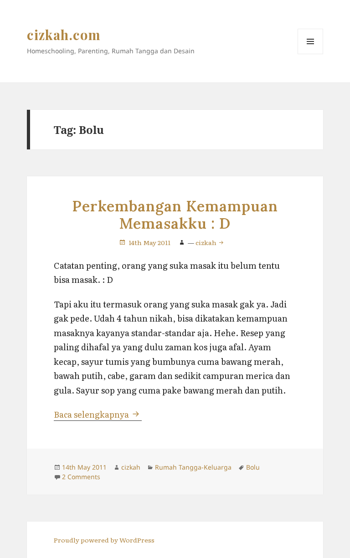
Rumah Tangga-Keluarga (193, 467)
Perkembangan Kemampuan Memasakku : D (175, 215)
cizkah (207, 242)
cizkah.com (64, 34)
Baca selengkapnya (98, 414)
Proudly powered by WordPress (104, 539)
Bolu (253, 467)
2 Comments (81, 476)
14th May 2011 (149, 242)
